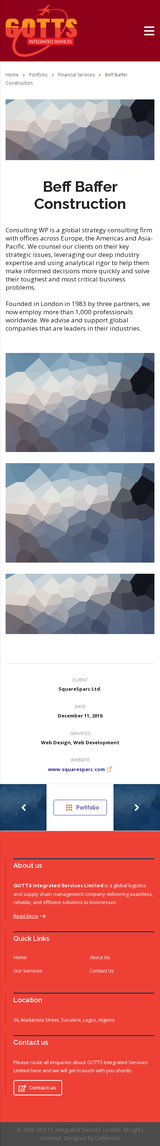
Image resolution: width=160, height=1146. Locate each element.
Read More (25, 916)
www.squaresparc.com (76, 769)
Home (12, 74)
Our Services (27, 971)
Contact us (42, 1088)
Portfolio (87, 808)
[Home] (41, 30)
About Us (100, 957)
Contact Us (102, 971)
